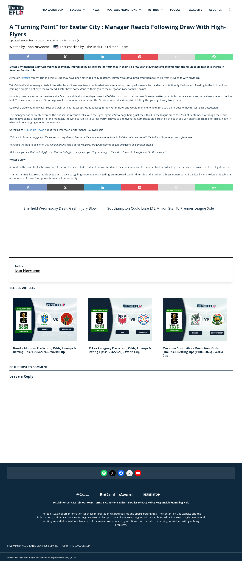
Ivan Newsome (27, 270)
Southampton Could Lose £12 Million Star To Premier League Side (160, 208)
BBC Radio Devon (34, 130)
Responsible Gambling (169, 502)
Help (186, 502)
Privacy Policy (146, 502)
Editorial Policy (128, 502)
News (96, 9)
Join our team (85, 502)
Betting (153, 9)
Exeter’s (26, 77)
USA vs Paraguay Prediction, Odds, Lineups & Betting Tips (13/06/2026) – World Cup (119, 350)
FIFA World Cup (52, 9)
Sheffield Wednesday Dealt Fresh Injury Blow (60, 208)
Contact (71, 502)
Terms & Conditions (106, 502)
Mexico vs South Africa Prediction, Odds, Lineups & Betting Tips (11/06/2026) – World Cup (193, 352)
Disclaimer (59, 502)
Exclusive (195, 9)
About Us (215, 9)
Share (72, 40)
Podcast (176, 9)
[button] (230, 9)
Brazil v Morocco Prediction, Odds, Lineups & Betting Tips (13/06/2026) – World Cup (44, 350)
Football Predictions (122, 9)
